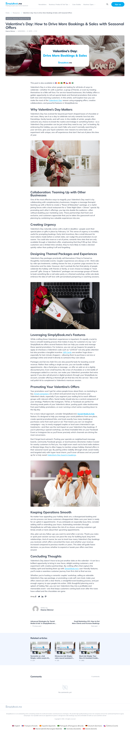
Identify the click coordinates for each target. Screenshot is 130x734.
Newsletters (42, 4)
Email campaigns (41, 394)
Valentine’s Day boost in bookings (62, 455)
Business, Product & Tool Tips (58, 4)
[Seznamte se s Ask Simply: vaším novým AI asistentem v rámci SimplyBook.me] (40, 651)
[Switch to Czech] (67, 83)
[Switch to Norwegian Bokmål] (70, 83)
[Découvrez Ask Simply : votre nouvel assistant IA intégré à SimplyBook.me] (65, 651)
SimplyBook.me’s (72, 568)
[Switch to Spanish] (59, 83)
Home (8, 13)
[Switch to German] (64, 83)
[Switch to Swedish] (72, 83)
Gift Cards (67, 352)
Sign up (118, 4)
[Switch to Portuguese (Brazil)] (61, 83)
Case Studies (76, 4)
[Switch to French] (56, 83)
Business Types (88, 4)
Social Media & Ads (85, 414)
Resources (16, 13)
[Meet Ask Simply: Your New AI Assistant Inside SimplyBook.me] (89, 651)
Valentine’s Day (55, 100)
